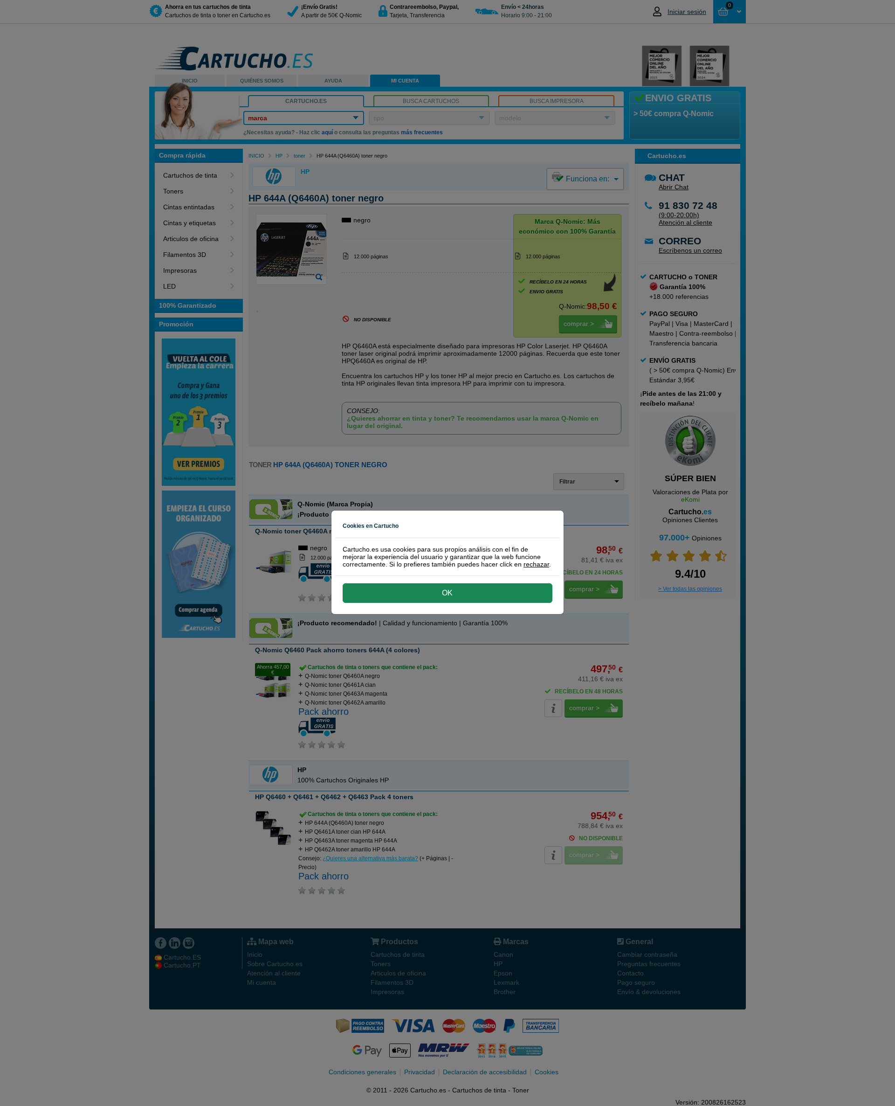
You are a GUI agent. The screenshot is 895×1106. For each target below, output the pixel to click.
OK (447, 593)
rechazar (536, 564)
